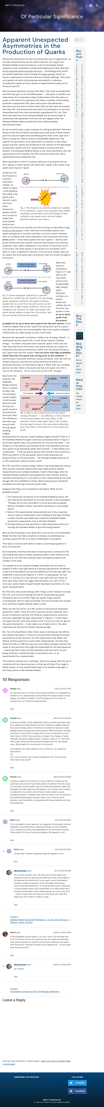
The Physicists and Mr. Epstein (77, 90)
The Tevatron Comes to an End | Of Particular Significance (34, 991)
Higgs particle (48, 74)
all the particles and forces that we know (22, 71)
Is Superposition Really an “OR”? (82, 278)
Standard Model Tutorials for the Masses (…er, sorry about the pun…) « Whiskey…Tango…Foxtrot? (40, 921)
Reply (12, 709)
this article (52, 574)
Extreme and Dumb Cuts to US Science (77, 217)
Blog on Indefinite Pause (77, 271)
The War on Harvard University (82, 212)
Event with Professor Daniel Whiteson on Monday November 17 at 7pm (82, 123)
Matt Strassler (20, 871)
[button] (90, 5)
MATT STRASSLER (15, 5)
